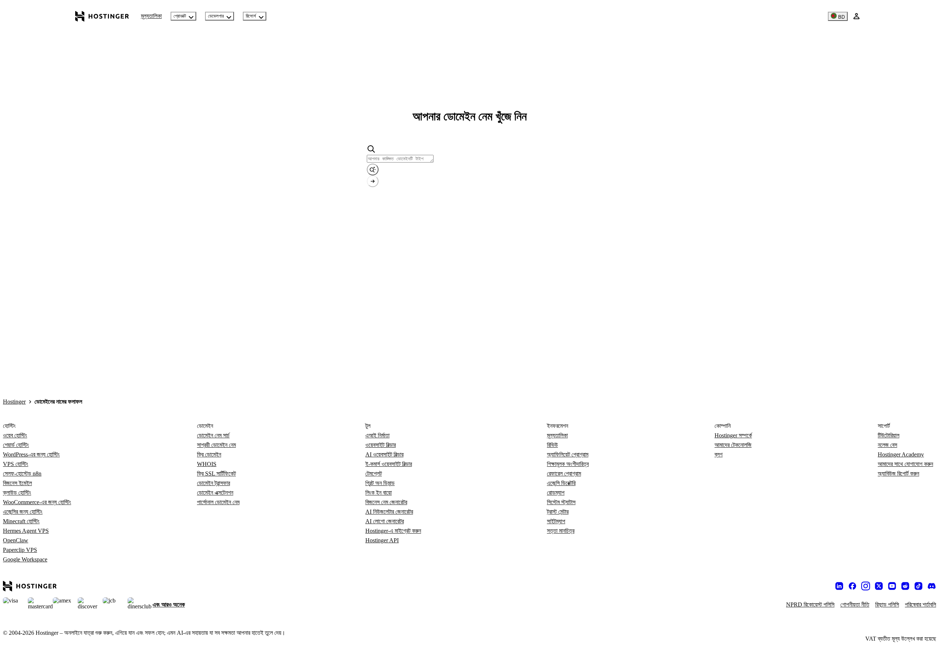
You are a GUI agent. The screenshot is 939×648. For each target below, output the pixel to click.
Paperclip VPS (20, 550)
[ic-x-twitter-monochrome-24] (878, 586)
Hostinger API (382, 540)
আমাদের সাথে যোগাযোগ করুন (905, 464)
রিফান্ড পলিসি (887, 604)
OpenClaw (15, 540)
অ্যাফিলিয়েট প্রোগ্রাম (567, 454)
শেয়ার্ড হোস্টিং (16, 445)
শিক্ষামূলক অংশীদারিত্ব (568, 464)
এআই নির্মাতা (377, 435)
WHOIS (206, 464)
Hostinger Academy (901, 454)
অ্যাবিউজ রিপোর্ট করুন (898, 473)
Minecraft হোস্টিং (21, 521)
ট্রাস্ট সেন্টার (558, 512)
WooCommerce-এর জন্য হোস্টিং (37, 502)
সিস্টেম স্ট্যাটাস (561, 502)
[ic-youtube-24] (892, 586)
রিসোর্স (251, 16)
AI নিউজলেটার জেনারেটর (389, 512)
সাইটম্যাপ (556, 521)
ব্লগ (719, 454)
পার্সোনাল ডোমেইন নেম (218, 502)
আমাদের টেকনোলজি (733, 445)
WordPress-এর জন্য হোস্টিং (31, 454)
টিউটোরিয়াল (888, 435)
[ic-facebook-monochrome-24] (852, 586)
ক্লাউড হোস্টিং (17, 492)
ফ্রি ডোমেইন (209, 454)
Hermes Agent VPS (26, 531)
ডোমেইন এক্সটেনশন (215, 492)
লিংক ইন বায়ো (378, 492)
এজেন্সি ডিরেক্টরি (561, 483)
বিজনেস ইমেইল (17, 483)
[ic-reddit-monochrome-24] (905, 586)
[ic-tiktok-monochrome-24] (918, 586)
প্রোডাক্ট (179, 16)
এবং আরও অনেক (169, 604)
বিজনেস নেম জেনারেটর (386, 502)
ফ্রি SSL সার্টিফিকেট (216, 473)
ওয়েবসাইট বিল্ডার (380, 445)
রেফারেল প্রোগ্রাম (564, 473)
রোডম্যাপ (556, 492)
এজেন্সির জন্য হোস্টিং (23, 512)
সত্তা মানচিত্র (560, 531)
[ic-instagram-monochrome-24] (865, 586)
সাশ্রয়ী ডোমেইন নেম (216, 445)
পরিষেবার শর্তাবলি (920, 604)
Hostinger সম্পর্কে (733, 435)
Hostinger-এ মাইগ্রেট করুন (393, 531)
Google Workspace (25, 559)
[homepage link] (102, 16)
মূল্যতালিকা (151, 16)
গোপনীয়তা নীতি (854, 604)
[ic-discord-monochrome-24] (931, 586)
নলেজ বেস (887, 445)
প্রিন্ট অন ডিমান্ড (380, 483)
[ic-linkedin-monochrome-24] (839, 586)
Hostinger (14, 401)
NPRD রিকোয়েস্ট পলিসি (810, 604)
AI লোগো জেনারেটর (384, 521)
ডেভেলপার (216, 16)
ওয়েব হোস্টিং (15, 435)
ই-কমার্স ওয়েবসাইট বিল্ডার (388, 464)
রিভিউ (552, 445)
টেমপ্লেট (373, 473)
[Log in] (856, 16)
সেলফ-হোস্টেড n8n (22, 473)
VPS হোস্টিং (15, 464)
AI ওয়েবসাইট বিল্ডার (384, 454)
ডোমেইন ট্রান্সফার (213, 483)
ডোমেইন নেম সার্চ (213, 435)
